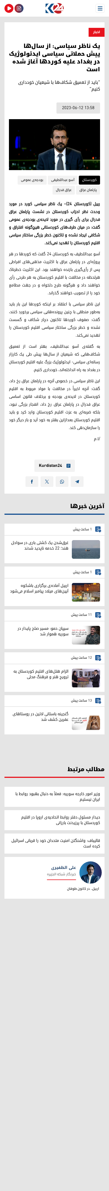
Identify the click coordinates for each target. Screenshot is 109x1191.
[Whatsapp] (62, 481)
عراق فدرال (64, 190)
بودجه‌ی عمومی (32, 180)
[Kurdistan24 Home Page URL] (54, 8)
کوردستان (89, 180)
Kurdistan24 (50, 466)
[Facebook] (31, 481)
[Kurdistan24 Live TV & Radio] (8, 8)
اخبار (96, 32)
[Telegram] (77, 481)
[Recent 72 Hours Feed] (19, 8)
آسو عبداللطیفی (62, 180)
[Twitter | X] (47, 481)
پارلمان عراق (88, 190)
